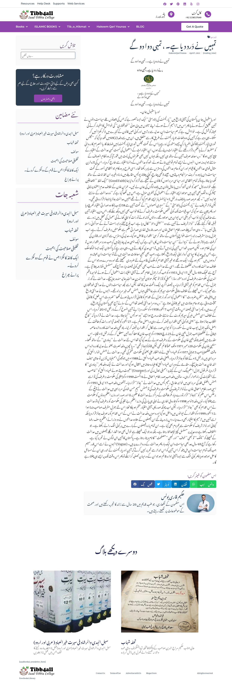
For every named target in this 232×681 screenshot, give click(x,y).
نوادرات (213, 37)
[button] (143, 484)
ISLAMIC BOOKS (45, 26)
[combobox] (48, 55)
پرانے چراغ (72, 179)
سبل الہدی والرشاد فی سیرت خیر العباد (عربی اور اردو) (49, 133)
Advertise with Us (133, 672)
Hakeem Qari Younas (111, 26)
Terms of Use (115, 672)
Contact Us (100, 672)
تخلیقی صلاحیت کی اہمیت (65, 160)
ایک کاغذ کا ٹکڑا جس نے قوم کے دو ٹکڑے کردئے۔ (51, 169)
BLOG (140, 26)
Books (20, 26)
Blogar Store (151, 672)
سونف (75, 151)
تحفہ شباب (73, 142)
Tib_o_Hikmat (76, 26)
